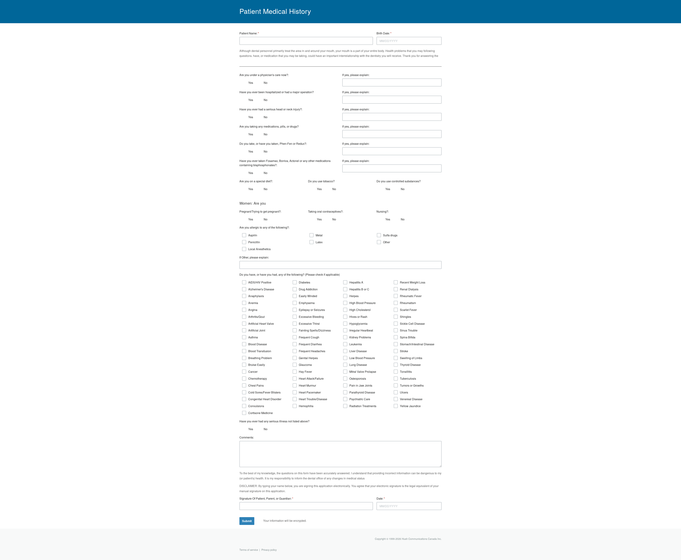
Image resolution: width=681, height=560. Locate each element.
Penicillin (254, 242)
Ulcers (404, 392)
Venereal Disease (411, 399)
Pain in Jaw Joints (360, 385)
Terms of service (248, 549)
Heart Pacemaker (310, 392)
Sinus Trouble (408, 330)
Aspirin (252, 235)
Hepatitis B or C (359, 289)
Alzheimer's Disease (261, 289)
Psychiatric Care (359, 399)
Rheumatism (408, 303)
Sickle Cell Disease (412, 324)
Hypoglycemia (358, 324)
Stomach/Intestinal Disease (417, 344)
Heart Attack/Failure (311, 378)
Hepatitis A (356, 282)
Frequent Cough (309, 337)
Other (386, 242)
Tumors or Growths (412, 385)
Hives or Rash (358, 317)
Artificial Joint (256, 330)
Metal (319, 235)
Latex (319, 242)
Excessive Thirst (309, 324)
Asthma (253, 337)
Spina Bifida (407, 337)
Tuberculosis (408, 378)
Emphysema (307, 303)
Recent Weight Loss (412, 282)
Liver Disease (358, 351)
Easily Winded (308, 296)
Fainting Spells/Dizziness (315, 330)
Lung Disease (358, 365)
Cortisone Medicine (260, 413)
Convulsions (256, 406)
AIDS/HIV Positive (259, 282)
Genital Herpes (308, 358)
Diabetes (304, 282)
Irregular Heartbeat (361, 330)
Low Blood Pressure (362, 358)
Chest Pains (256, 385)
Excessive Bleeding (311, 317)
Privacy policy (269, 549)
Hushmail (253, 539)
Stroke (404, 351)
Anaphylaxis (256, 296)
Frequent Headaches (312, 351)
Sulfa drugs (390, 235)
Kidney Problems (360, 337)
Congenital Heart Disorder (264, 399)
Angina (252, 310)
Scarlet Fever (408, 310)
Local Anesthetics (259, 249)
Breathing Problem (260, 358)
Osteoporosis (357, 378)
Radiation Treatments (362, 406)
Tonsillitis (406, 372)
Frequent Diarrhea (310, 344)
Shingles (405, 317)
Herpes (354, 296)
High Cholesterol (360, 310)
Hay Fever (305, 372)
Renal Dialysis (409, 289)
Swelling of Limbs (411, 358)
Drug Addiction (308, 289)
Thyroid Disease (410, 365)
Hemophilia (306, 406)
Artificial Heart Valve (261, 324)
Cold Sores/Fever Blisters (264, 392)
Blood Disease (257, 344)
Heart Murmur (307, 385)
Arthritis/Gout (256, 317)
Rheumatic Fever (411, 296)
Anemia (253, 303)
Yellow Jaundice (410, 406)
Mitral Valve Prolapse (362, 372)
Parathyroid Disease (362, 392)
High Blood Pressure (362, 303)
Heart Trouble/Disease (313, 399)
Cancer (253, 372)
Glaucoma (305, 365)
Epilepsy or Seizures (312, 310)
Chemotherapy (257, 378)
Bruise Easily (256, 365)
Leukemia (355, 344)
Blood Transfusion (259, 351)
